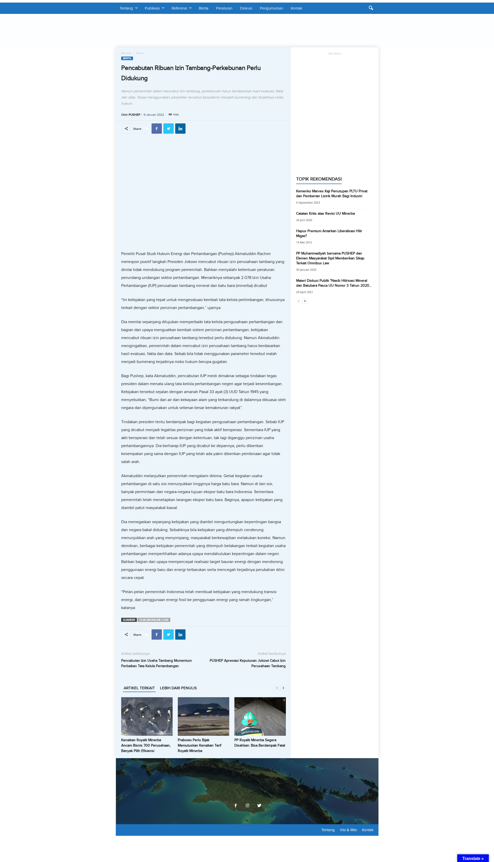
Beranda (126, 53)
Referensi (179, 8)
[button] (370, 8)
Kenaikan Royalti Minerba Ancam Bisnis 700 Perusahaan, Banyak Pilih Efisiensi (146, 745)
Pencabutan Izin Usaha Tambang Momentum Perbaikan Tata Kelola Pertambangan (156, 663)
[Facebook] (236, 806)
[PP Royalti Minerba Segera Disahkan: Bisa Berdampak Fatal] (260, 716)
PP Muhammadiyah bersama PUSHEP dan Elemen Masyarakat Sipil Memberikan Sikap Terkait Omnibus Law (330, 258)
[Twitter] (258, 806)
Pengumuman (271, 8)
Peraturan (224, 8)
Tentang (126, 8)
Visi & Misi (348, 830)
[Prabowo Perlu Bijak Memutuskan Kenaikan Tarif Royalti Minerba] (203, 716)
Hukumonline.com (154, 620)
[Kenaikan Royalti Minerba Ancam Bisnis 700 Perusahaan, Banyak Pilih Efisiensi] (147, 716)
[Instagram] (247, 806)
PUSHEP (134, 114)
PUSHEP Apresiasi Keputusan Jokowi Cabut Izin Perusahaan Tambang (248, 663)
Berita (203, 8)
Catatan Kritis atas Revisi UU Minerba (325, 213)
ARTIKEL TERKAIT (139, 688)
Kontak (296, 8)
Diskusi (246, 8)
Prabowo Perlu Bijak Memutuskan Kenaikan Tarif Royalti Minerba (199, 745)
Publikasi (152, 8)
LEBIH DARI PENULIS (178, 688)
